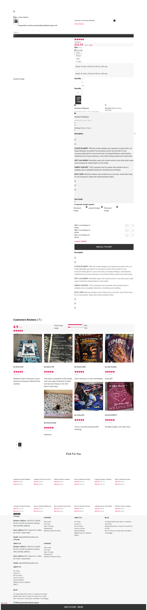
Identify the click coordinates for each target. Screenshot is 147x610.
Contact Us (77, 524)
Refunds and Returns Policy (52, 531)
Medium (78, 56)
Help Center (47, 521)
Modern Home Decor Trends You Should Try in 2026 (29, 596)
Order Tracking (48, 526)
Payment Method (79, 531)
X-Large (78, 61)
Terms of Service (79, 528)
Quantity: (77, 78)
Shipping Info (48, 528)
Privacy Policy (78, 526)
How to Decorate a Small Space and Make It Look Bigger (31, 598)
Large (78, 58)
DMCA (76, 535)
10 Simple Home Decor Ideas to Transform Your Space (30, 594)
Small (78, 53)
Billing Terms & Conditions (82, 533)
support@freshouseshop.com (28, 537)
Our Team (77, 521)
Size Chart (47, 524)
